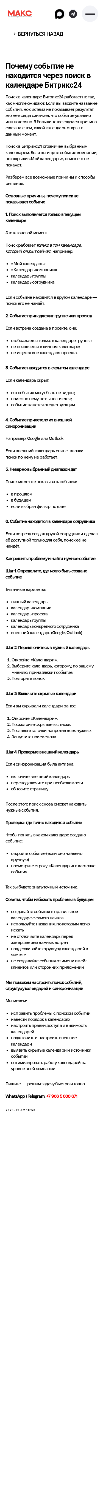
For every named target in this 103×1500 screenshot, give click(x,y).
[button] (90, 14)
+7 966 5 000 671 (61, 1096)
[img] (20, 13)
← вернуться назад (38, 34)
